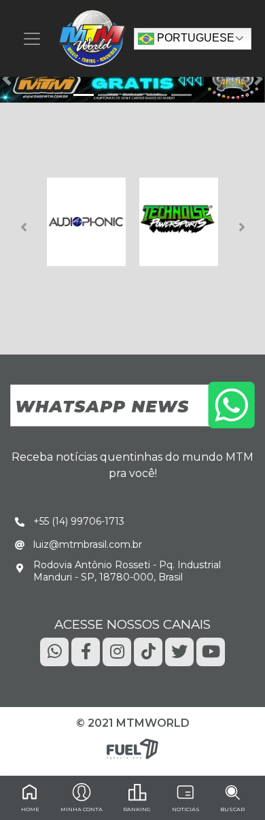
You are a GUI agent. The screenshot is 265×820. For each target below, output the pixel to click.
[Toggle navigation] (32, 39)
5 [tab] (176, 309)
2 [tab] (135, 309)
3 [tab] (148, 309)
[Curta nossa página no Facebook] (85, 650)
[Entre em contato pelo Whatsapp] (132, 404)
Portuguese (194, 38)
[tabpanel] (86, 222)
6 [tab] (189, 309)
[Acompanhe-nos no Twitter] (179, 650)
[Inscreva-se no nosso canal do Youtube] (210, 650)
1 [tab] (121, 309)
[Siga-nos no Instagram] (117, 650)
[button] (7, 78)
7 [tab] (203, 309)
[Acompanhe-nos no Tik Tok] (148, 650)
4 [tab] (162, 309)
